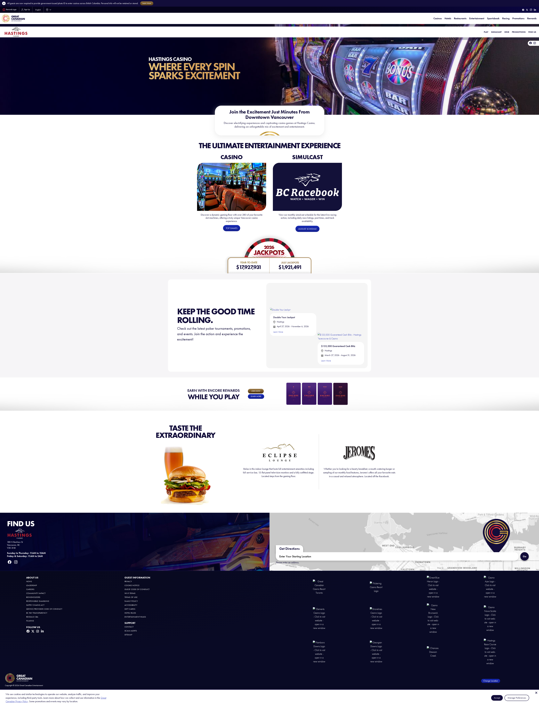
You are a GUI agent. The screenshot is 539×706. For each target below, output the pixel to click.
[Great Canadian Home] (13, 18)
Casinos (437, 18)
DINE (506, 32)
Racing (506, 18)
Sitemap (128, 635)
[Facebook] (523, 10)
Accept (497, 697)
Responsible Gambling (37, 601)
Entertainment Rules (135, 617)
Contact (129, 627)
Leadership (31, 585)
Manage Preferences (517, 697)
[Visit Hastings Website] (490, 651)
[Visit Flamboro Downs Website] (319, 651)
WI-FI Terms (130, 593)
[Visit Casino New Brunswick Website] (433, 618)
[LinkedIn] (535, 10)
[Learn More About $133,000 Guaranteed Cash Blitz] (341, 313)
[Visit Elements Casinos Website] (319, 618)
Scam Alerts (131, 631)
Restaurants (460, 18)
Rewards (531, 18)
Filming (30, 621)
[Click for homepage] (16, 32)
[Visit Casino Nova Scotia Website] (490, 618)
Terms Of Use (131, 597)
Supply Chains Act (35, 605)
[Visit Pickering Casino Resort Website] (376, 586)
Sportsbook (493, 18)
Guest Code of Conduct (137, 589)
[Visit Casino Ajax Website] (490, 586)
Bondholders (33, 597)
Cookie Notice (132, 585)
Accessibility (131, 605)
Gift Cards (130, 609)
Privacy (128, 581)
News (29, 581)
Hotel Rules (130, 613)
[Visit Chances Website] (433, 651)
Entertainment (476, 18)
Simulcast (496, 32)
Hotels (448, 18)
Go (524, 556)
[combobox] (48, 10)
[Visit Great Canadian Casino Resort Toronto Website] (319, 586)
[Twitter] (527, 10)
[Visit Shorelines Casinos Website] (376, 618)
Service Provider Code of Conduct (44, 609)
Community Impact (36, 593)
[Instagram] (531, 10)
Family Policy (131, 601)
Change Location (490, 680)
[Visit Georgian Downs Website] (376, 651)
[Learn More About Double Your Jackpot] (280, 298)
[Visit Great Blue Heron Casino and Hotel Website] (433, 586)
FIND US (532, 32)
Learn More (278, 332)
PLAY (486, 32)
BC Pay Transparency (36, 613)
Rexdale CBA (32, 617)
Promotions (518, 18)
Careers (30, 589)
